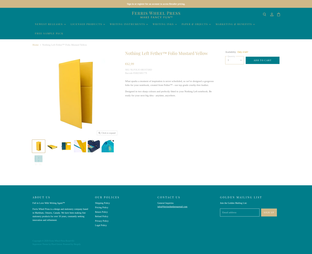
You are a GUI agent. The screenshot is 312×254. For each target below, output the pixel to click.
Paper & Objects (195, 24)
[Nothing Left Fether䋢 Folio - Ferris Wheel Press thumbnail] (52, 146)
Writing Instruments (128, 24)
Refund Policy (101, 216)
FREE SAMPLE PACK (49, 33)
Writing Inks (164, 24)
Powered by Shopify (72, 244)
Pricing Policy (101, 207)
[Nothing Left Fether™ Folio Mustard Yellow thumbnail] (38, 146)
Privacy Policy (102, 221)
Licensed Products (87, 24)
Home (35, 45)
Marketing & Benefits (234, 24)
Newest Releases (49, 24)
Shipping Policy (102, 203)
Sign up (269, 212)
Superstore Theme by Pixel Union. (47, 244)
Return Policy (101, 212)
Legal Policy (101, 225)
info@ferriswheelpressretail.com (172, 206)
